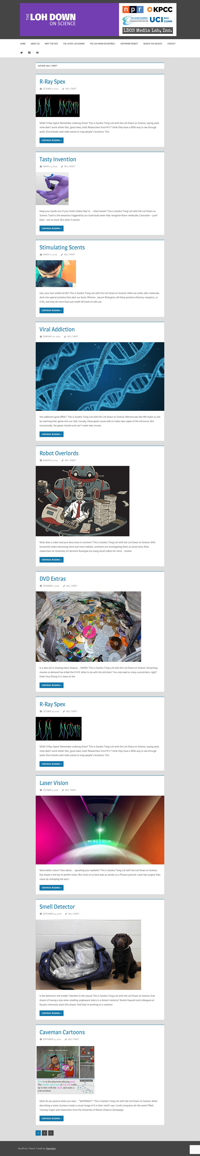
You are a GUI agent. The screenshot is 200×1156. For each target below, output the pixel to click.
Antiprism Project (129, 43)
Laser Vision (54, 782)
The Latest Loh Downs (73, 43)
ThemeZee (50, 1148)
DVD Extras (53, 578)
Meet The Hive (51, 43)
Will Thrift (70, 88)
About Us (35, 43)
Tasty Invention (58, 159)
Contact (171, 43)
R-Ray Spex (52, 81)
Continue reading (51, 140)
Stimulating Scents (62, 247)
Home (22, 43)
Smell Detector (57, 906)
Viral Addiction (57, 329)
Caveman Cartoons (62, 1032)
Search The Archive (152, 43)
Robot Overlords (59, 453)
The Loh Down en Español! (102, 43)
